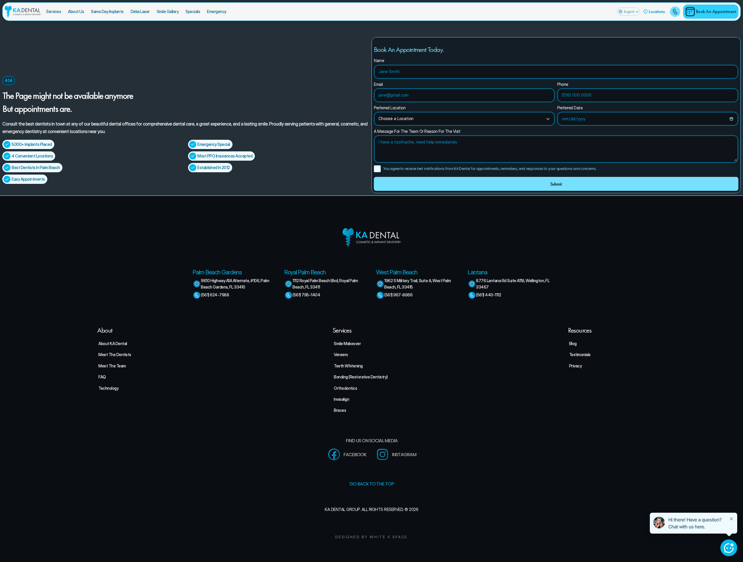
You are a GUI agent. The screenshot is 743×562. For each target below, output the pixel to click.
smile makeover (347, 343)
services (53, 11)
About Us (76, 11)
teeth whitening (348, 365)
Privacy (575, 365)
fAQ (102, 376)
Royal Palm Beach (305, 272)
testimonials (580, 354)
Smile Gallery (168, 11)
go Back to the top (371, 484)
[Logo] (23, 12)
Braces (340, 410)
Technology (108, 388)
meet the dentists (114, 354)
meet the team (112, 365)
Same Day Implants (107, 11)
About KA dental (112, 343)
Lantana (477, 272)
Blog (573, 343)
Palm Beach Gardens (217, 272)
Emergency (216, 11)
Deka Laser (140, 11)
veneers (341, 354)
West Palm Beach (396, 272)
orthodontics (345, 388)
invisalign (341, 399)
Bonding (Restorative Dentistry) (361, 376)
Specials (192, 11)
